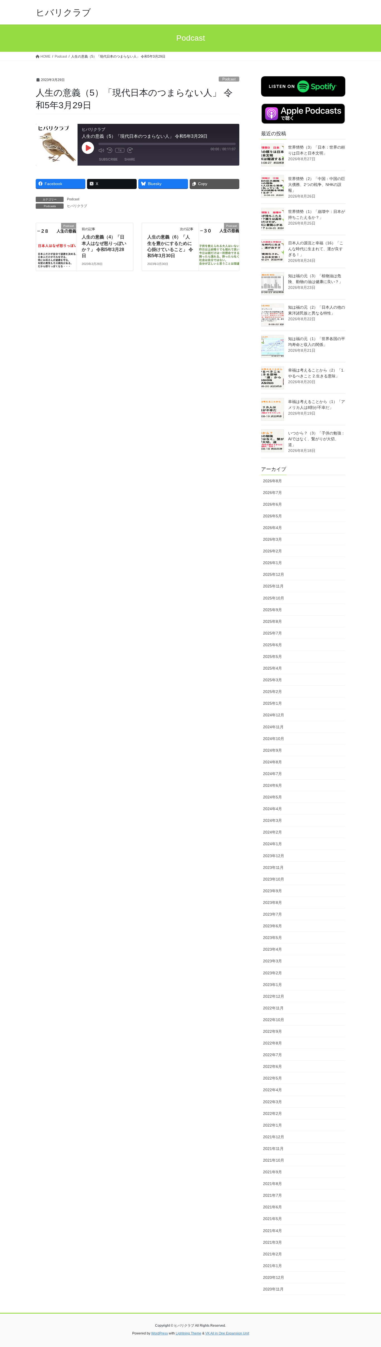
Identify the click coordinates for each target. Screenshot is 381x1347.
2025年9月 (272, 610)
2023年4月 (272, 949)
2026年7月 (272, 492)
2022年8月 (272, 1043)
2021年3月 (272, 1242)
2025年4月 (272, 668)
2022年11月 (273, 1008)
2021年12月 (273, 1137)
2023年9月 (272, 891)
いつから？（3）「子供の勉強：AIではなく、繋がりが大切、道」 (316, 439)
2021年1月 (272, 1266)
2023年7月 (272, 914)
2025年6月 (272, 645)
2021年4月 (272, 1230)
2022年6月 (272, 1066)
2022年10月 (273, 1019)
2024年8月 (272, 762)
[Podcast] (56, 243)
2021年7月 (272, 1195)
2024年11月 (273, 727)
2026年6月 (272, 504)
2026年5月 (272, 516)
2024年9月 (272, 750)
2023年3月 (272, 961)
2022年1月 (272, 1125)
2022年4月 (272, 1090)
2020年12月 (273, 1277)
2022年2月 (272, 1113)
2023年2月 (272, 973)
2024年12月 (273, 715)
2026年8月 (272, 481)
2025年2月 (272, 691)
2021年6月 (272, 1207)
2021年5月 (272, 1218)
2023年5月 (272, 937)
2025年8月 (272, 621)
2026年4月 (272, 527)
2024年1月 (272, 844)
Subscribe (108, 159)
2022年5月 (272, 1078)
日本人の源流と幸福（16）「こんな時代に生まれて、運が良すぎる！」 (315, 249)
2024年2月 (272, 832)
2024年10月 (273, 738)
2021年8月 (272, 1183)
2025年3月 (272, 680)
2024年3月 (272, 820)
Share (129, 159)
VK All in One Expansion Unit (227, 1333)
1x (120, 150)
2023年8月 (272, 902)
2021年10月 (273, 1160)
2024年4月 (272, 809)
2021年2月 (272, 1254)
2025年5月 (272, 656)
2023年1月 (272, 984)
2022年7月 (272, 1055)
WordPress (159, 1333)
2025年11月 (273, 586)
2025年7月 (272, 633)
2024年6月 (272, 785)
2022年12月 (273, 996)
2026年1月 (272, 563)
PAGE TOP (367, 1302)
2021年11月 (273, 1148)
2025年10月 (273, 598)
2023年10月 (273, 879)
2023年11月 (273, 867)
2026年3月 (272, 539)
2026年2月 (272, 551)
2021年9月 (272, 1172)
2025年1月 (272, 703)
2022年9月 (272, 1031)
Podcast (229, 79)
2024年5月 (272, 797)
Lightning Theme (188, 1333)
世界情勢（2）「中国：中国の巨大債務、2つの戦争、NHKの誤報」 (316, 184)
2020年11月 (273, 1289)
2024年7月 (272, 773)
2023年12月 (273, 856)
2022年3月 (272, 1102)
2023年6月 (272, 926)
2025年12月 (273, 574)
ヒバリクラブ (77, 206)
